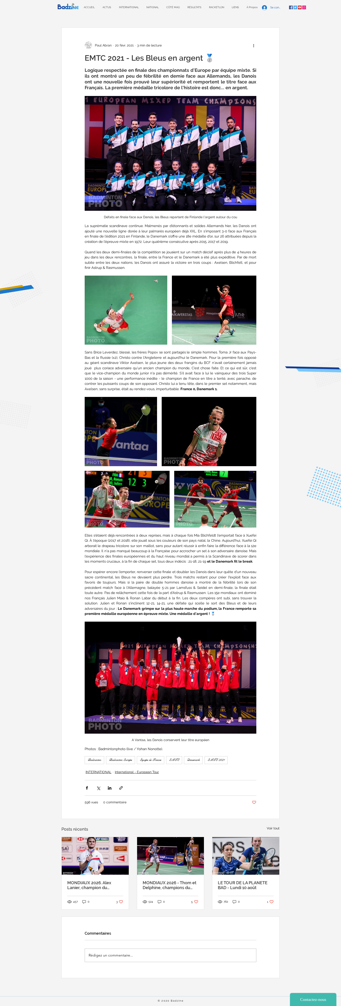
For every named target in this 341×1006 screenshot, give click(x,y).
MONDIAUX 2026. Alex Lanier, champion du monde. (89, 885)
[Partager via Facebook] (87, 788)
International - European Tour (137, 772)
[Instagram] (304, 7)
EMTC (174, 760)
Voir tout (273, 828)
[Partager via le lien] (121, 788)
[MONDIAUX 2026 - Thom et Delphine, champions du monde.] (170, 856)
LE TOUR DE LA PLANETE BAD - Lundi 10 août (242, 885)
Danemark (193, 760)
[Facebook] (291, 7)
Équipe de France (150, 760)
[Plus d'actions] (253, 45)
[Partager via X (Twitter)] (98, 788)
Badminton (94, 760)
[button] (194, 7)
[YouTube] (300, 7)
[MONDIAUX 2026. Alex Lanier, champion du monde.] (95, 856)
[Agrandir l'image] (126, 310)
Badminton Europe (120, 760)
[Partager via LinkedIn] (109, 788)
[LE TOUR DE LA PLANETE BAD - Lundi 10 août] (245, 856)
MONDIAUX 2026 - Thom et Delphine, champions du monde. (169, 885)
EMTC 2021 (216, 760)
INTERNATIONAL (98, 772)
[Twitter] (295, 7)
